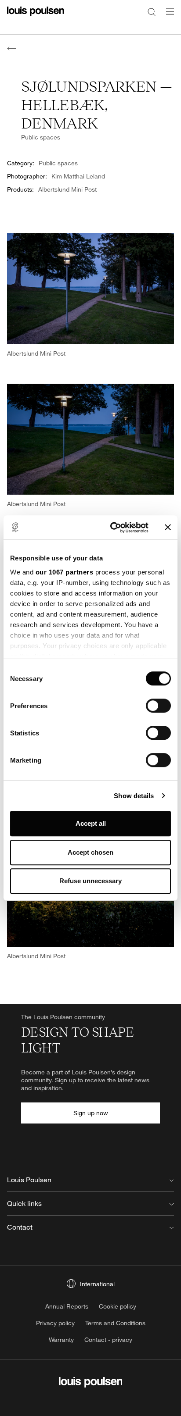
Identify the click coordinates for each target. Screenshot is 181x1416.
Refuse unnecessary (90, 881)
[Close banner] (168, 527)
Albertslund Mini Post (67, 189)
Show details (134, 795)
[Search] (151, 11)
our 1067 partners (65, 572)
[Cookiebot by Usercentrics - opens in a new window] (112, 527)
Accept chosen (90, 852)
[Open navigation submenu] (167, 16)
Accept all (91, 823)
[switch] (158, 706)
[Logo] (35, 16)
